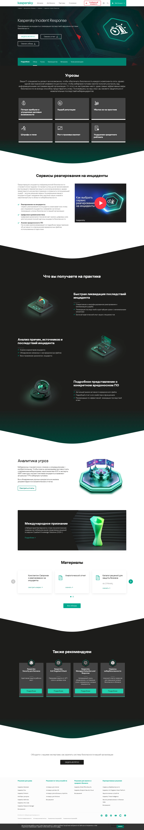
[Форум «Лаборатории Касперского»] (120, 815)
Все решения (21, 809)
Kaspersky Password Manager (26, 806)
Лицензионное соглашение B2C (55, 818)
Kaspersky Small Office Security (83, 787)
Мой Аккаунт (119, 3)
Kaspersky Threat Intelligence (110, 796)
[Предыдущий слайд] (13, 581)
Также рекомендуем (77, 62)
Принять (120, 826)
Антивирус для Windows (53, 796)
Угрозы (42, 62)
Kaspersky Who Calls (23, 803)
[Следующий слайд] (131, 581)
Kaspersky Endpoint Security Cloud (84, 790)
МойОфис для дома (23, 796)
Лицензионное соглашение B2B (70, 818)
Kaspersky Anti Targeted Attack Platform (114, 790)
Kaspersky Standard (23, 787)
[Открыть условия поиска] (107, 3)
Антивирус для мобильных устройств (56, 793)
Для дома (40, 3)
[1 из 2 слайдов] (71, 596)
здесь (58, 827)
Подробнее (29, 538)
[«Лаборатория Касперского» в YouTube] (116, 815)
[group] (34, 581)
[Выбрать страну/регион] (103, 3)
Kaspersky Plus (22, 790)
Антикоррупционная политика (39, 818)
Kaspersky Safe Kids (23, 799)
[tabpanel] (72, 474)
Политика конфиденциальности (25, 818)
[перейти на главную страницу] (25, 3)
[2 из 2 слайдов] (73, 596)
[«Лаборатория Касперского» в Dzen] (111, 815)
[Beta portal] (125, 815)
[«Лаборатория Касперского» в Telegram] (101, 815)
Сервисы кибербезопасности (111, 787)
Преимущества (52, 62)
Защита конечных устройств (111, 793)
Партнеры (62, 3)
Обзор (35, 62)
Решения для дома (25, 781)
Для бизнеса (51, 3)
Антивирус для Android (52, 787)
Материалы (64, 62)
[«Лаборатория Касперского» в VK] (106, 815)
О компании (72, 3)
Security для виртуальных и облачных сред (113, 801)
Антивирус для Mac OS (52, 790)
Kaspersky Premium (23, 793)
